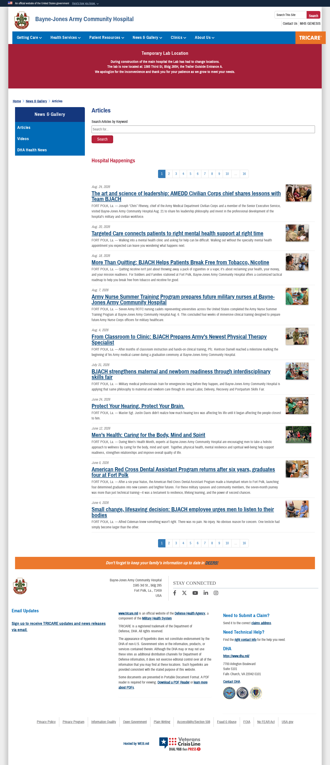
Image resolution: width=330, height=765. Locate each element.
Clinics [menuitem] (177, 37)
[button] (86, 3)
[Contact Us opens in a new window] (290, 23)
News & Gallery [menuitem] (145, 37)
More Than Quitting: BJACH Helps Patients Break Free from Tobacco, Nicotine (180, 262)
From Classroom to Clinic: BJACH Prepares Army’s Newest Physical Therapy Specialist (179, 339)
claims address (261, 623)
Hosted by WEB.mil (136, 743)
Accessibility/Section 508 (193, 722)
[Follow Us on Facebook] (174, 593)
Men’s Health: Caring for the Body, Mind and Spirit (148, 435)
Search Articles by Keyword (110, 121)
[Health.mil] (242, 692)
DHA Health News (32, 150)
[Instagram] (216, 593)
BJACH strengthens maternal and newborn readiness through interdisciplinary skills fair (181, 374)
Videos (23, 138)
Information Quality (103, 722)
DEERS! (211, 562)
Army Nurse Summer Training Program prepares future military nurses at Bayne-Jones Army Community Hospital (183, 299)
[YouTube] (195, 593)
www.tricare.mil (128, 613)
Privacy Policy (46, 722)
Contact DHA (231, 681)
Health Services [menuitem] (64, 37)
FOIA (246, 722)
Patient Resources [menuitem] (104, 37)
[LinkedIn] (206, 593)
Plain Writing (162, 722)
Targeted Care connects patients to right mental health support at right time (177, 233)
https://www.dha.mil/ (236, 656)
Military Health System (157, 618)
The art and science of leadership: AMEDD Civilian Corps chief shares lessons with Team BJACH (186, 196)
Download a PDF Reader (173, 682)
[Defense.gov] (229, 692)
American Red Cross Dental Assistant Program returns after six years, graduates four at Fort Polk (183, 472)
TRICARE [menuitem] (310, 37)
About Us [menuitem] (203, 37)
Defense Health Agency (190, 613)
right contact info (245, 639)
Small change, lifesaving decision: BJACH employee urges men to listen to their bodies (183, 512)
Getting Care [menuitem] (27, 37)
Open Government (135, 722)
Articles (23, 127)
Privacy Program (73, 722)
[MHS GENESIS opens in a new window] (310, 23)
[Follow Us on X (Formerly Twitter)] (184, 593)
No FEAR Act (266, 722)
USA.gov (287, 722)
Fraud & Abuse (226, 722)
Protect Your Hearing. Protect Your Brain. (138, 406)
